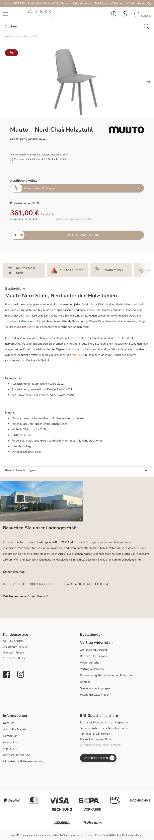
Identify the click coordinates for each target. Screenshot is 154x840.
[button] (77, 289)
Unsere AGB (10, 742)
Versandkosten (85, 835)
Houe (83, 3)
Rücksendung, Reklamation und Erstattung (106, 675)
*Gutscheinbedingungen (95, 688)
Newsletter (10, 736)
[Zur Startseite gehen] (51, 14)
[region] (77, 81)
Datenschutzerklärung (16, 755)
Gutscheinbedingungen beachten (100, 745)
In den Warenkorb (84, 235)
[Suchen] (146, 26)
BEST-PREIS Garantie (93, 656)
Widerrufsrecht (89, 663)
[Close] (150, 3)
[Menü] (5, 15)
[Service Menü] (114, 15)
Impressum (10, 748)
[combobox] (72, 26)
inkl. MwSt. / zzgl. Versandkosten (74, 219)
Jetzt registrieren (96, 758)
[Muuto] (126, 130)
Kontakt (85, 682)
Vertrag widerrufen (92, 669)
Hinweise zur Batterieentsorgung (23, 761)
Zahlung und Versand (93, 650)
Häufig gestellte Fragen (94, 695)
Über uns (8, 723)
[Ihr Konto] (125, 15)
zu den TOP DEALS (17, 3)
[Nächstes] (148, 81)
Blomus (118, 3)
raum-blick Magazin (15, 729)
